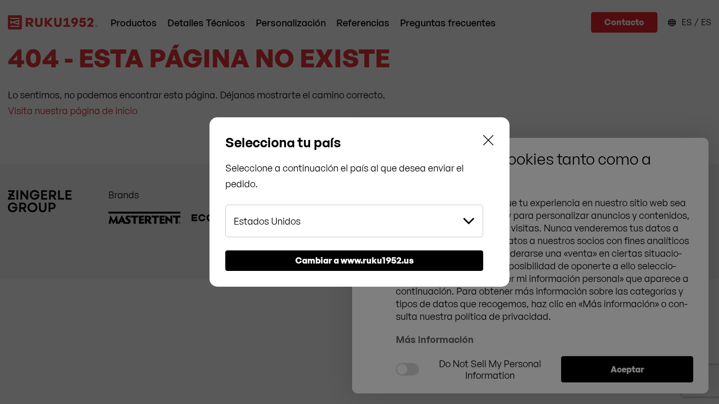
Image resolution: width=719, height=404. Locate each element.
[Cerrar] (488, 142)
